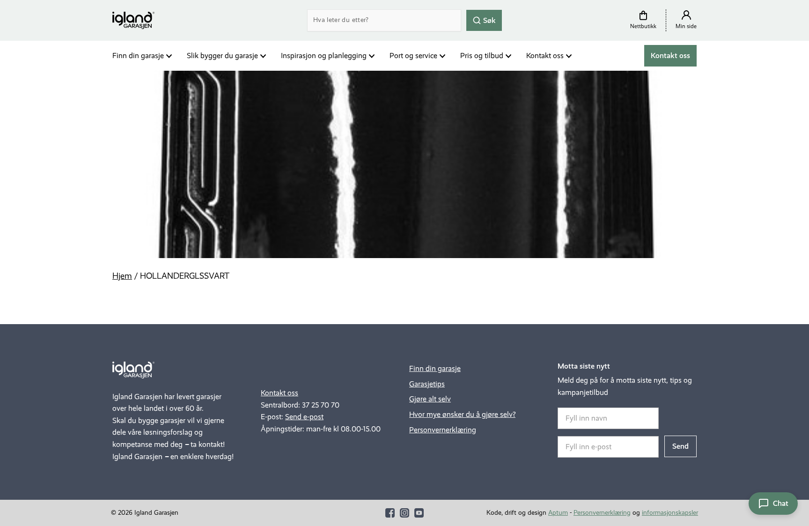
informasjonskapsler (670, 513)
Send (680, 446)
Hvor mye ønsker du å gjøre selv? (462, 414)
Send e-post (304, 416)
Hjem (122, 276)
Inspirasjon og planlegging (324, 55)
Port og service (413, 55)
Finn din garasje (138, 55)
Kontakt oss (545, 55)
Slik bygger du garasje (222, 55)
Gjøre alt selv (430, 398)
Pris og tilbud (481, 55)
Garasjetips (427, 383)
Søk (488, 19)
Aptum (558, 513)
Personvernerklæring (442, 429)
